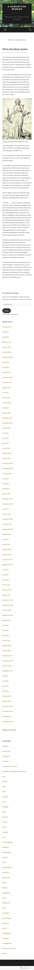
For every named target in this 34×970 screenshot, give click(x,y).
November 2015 (7, 661)
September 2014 (7, 721)
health (4, 812)
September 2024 (7, 357)
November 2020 (7, 468)
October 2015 (6, 666)
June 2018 (5, 539)
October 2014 (6, 716)
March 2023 (6, 397)
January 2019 (6, 514)
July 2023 (5, 392)
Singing (4, 888)
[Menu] (5, 29)
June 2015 (5, 681)
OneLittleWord (7, 867)
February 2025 (7, 342)
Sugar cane (5, 923)
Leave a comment (20, 52)
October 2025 (6, 327)
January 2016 (6, 650)
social (4, 898)
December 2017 (7, 559)
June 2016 (5, 630)
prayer (4, 882)
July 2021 (5, 433)
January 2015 (6, 701)
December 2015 (7, 655)
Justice (4, 827)
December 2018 (7, 519)
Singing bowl (6, 893)
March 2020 (6, 494)
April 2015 (5, 691)
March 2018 (6, 544)
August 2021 (6, 428)
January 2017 (6, 595)
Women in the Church (9, 948)
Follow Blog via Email (10, 293)
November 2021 (7, 423)
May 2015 (5, 686)
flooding (5, 797)
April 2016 (5, 635)
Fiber (4, 791)
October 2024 (6, 352)
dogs (3, 776)
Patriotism (5, 872)
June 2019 (5, 509)
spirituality (5, 913)
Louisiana (5, 832)
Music (4, 862)
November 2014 (7, 711)
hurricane (5, 817)
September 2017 (7, 564)
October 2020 (6, 473)
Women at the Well (9, 730)
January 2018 (6, 554)
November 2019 (7, 504)
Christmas (5, 761)
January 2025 (6, 347)
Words (4, 953)
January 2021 (6, 458)
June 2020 (5, 478)
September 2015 (7, 671)
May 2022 (5, 408)
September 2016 (7, 615)
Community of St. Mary (9, 766)
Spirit (4, 908)
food (3, 802)
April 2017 (5, 580)
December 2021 (7, 418)
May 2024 (5, 362)
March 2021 (6, 448)
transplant (5, 938)
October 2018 (6, 524)
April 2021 (5, 443)
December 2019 (7, 499)
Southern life (6, 903)
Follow (7, 311)
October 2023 (6, 382)
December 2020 (7, 463)
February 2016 (7, 645)
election (4, 781)
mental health (6, 852)
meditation (5, 847)
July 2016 (5, 625)
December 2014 (7, 706)
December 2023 (7, 377)
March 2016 (6, 640)
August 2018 (6, 534)
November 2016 (7, 605)
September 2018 (7, 529)
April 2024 (5, 367)
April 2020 (5, 489)
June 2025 (5, 332)
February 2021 (7, 453)
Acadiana (5, 746)
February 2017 (7, 590)
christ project (6, 751)
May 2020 (5, 484)
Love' (4, 837)
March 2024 (6, 372)
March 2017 (6, 585)
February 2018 (7, 549)
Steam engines (6, 918)
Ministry (5, 857)
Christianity (6, 756)
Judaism (4, 822)
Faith (4, 786)
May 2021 (5, 438)
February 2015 (7, 696)
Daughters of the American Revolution (14, 771)
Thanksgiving (6, 933)
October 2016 (6, 610)
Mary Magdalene (7, 842)
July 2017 (5, 570)
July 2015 (5, 676)
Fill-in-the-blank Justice (15, 49)
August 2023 (6, 387)
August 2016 (6, 620)
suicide (4, 928)
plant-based (6, 877)
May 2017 (5, 575)
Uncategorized (7, 943)
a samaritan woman (17, 8)
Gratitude (5, 807)
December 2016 (7, 600)
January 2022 (6, 413)
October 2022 (6, 403)
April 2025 (5, 337)
